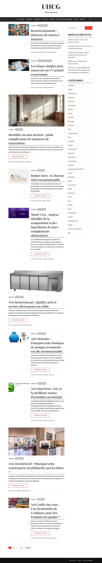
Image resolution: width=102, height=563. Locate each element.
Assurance (71, 101)
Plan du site (72, 560)
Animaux (71, 97)
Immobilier (71, 157)
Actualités (20, 19)
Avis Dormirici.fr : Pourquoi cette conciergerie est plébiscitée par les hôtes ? (36, 468)
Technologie (72, 213)
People (70, 189)
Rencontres (71, 193)
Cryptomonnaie (73, 133)
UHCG (51, 6)
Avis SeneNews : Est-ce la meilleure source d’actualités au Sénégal (46, 393)
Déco (69, 137)
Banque (70, 109)
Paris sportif (72, 185)
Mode (70, 181)
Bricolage (19, 129)
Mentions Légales (87, 560)
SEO (69, 201)
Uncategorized (72, 221)
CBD (69, 129)
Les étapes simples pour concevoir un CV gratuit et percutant (47, 70)
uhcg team (28, 161)
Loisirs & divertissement (65, 19)
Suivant (27, 548)
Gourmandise (72, 149)
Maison (52, 19)
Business (29, 19)
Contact (79, 560)
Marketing (71, 177)
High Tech (71, 153)
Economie (71, 141)
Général (70, 145)
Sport (76, 19)
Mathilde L (54, 52)
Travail (49, 61)
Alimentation (43, 25)
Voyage (70, 225)
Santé (70, 197)
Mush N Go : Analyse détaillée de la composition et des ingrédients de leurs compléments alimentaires (79, 70)
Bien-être (71, 117)
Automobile (37, 19)
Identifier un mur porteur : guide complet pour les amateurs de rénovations (30, 139)
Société (82, 19)
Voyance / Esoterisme (75, 229)
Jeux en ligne (72, 161)
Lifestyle (45, 19)
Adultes (70, 89)
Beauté (70, 113)
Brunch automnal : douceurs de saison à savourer (45, 35)
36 (21, 548)
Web (69, 233)
